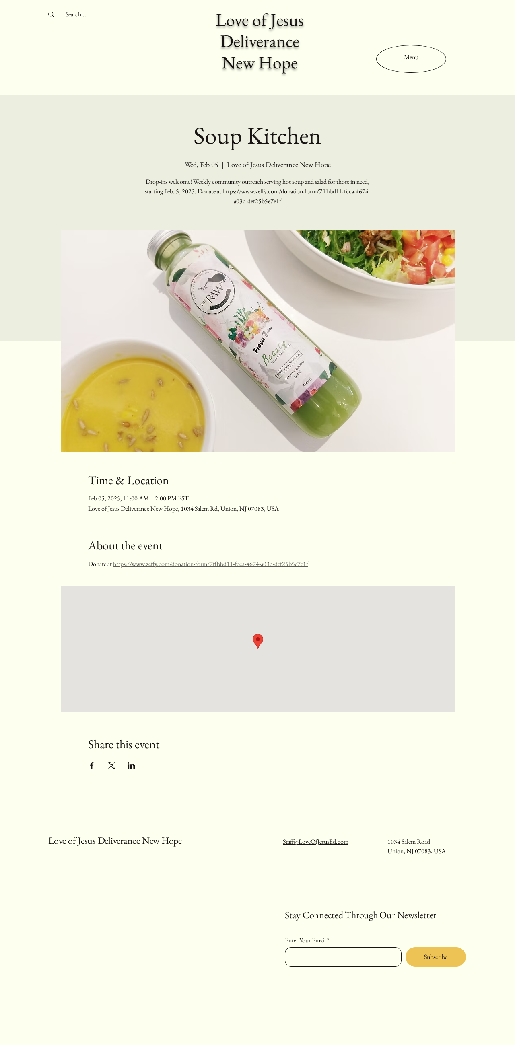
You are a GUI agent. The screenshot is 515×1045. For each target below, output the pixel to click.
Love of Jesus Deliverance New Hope (115, 840)
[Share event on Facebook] (92, 765)
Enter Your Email (305, 940)
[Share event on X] (111, 765)
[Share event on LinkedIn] (131, 765)
